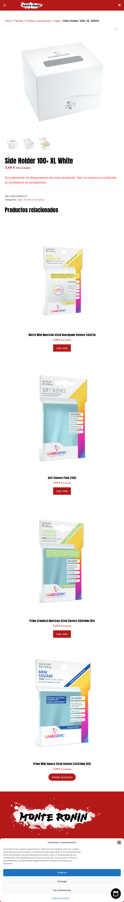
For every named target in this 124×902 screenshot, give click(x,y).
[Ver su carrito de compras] (119, 5)
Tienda (18, 20)
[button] (119, 842)
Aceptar (62, 872)
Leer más (62, 348)
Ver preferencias (62, 890)
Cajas (56, 20)
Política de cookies (60, 898)
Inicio (8, 20)
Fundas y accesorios (38, 20)
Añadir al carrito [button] (62, 777)
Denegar (62, 881)
